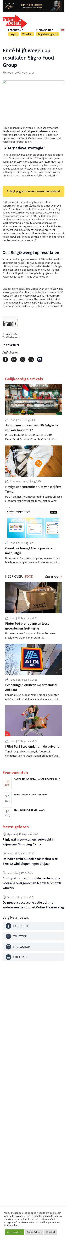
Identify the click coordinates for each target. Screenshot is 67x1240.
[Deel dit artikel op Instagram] (14, 359)
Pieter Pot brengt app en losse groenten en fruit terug (27, 625)
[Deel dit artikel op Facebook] (5, 359)
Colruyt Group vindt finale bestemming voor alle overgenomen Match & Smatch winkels (32, 883)
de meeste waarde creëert (18, 229)
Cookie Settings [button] (34, 1232)
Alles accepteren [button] (14, 1232)
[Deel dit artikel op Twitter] (22, 359)
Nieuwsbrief (44, 30)
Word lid (27, 34)
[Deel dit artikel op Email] (39, 359)
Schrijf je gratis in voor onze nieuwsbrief (33, 191)
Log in (13, 34)
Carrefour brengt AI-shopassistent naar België (30, 550)
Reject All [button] (50, 1232)
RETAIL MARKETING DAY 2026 (30, 794)
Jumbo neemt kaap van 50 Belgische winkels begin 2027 (31, 427)
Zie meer (52, 576)
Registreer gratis (47, 34)
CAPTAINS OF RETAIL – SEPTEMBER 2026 (37, 779)
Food (10, 72)
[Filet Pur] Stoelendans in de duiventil (32, 746)
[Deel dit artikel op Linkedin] (31, 359)
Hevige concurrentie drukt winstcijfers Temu (33, 489)
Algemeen (15, 481)
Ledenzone (15, 30)
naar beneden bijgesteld (17, 302)
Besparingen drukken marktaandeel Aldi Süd (31, 687)
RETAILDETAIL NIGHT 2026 (29, 809)
